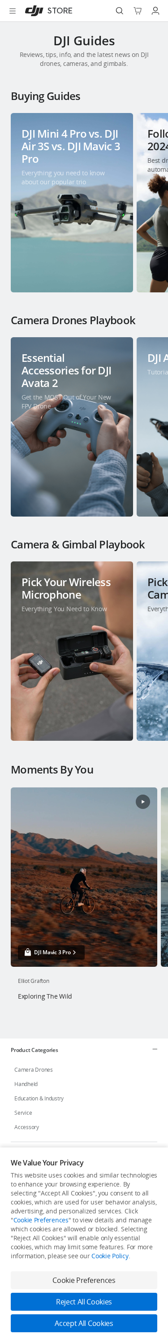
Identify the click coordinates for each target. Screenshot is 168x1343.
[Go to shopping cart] (137, 11)
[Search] (120, 11)
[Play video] (143, 802)
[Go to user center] (155, 11)
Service (23, 1113)
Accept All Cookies (84, 1323)
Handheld (26, 1084)
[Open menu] (13, 11)
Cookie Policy (109, 1256)
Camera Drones (33, 1070)
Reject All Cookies (84, 1302)
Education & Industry (39, 1098)
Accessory (26, 1127)
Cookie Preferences (41, 1220)
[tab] (84, 1050)
